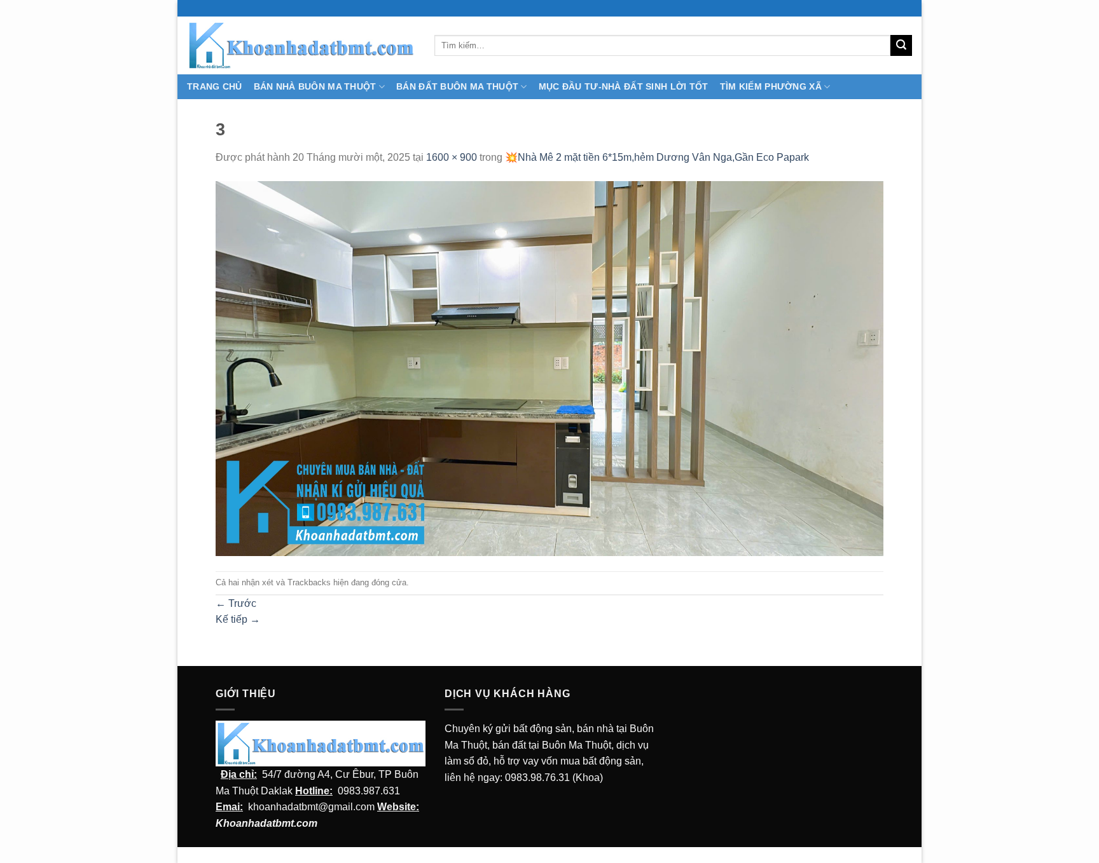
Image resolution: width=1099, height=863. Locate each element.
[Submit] (901, 46)
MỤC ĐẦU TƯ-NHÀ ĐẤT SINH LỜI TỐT (623, 86)
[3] (549, 367)
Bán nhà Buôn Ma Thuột (315, 86)
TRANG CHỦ (214, 86)
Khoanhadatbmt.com (266, 823)
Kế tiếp (238, 619)
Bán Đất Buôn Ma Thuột (457, 86)
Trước (236, 603)
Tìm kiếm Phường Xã (771, 86)
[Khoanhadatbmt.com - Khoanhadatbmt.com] (301, 45)
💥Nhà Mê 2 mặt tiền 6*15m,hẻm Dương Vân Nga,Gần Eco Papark (657, 157)
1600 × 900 (451, 157)
